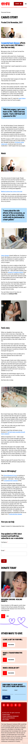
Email (3, 550)
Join (4, 561)
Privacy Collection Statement (10, 716)
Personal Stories (5, 12)
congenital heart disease (11, 480)
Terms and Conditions (8, 718)
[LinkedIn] (15, 705)
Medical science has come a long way (11, 191)
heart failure (22, 98)
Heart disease (5, 255)
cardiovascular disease (15, 514)
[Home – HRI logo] (5, 3)
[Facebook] (3, 705)
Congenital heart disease (10, 43)
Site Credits (5, 719)
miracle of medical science (15, 272)
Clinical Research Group (10, 475)
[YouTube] (7, 705)
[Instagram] (19, 705)
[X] (11, 705)
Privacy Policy (6, 714)
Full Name (4, 542)
